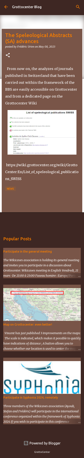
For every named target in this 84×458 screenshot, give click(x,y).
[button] (7, 55)
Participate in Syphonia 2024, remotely (30, 397)
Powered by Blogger (45, 443)
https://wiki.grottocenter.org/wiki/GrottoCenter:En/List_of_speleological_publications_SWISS (42, 172)
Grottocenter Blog (27, 7)
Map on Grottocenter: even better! (27, 324)
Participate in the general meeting (27, 251)
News (10, 188)
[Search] (78, 7)
